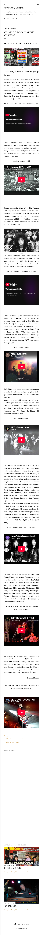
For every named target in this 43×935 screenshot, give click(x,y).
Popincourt (11, 905)
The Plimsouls (12, 867)
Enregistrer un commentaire (20, 872)
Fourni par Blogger (23, 924)
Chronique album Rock (17, 739)
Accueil (7, 18)
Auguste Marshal (14, 8)
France (16, 742)
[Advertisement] (21, 824)
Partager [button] (7, 736)
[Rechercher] (38, 3)
